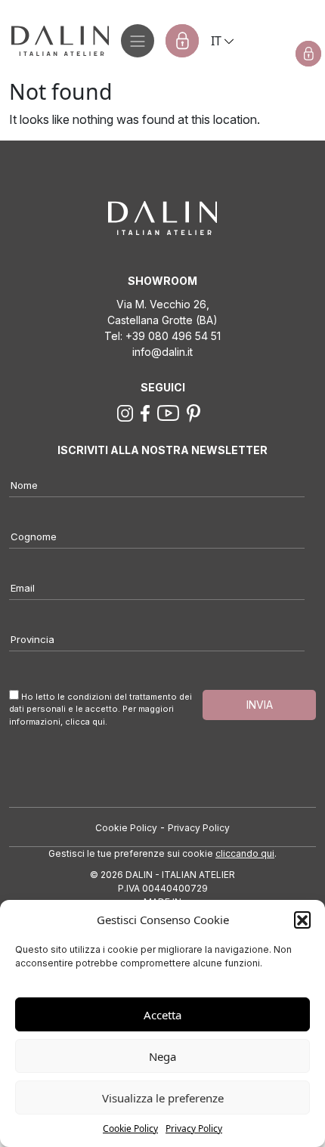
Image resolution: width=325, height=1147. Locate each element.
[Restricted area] (182, 40)
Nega (162, 1056)
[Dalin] (54, 41)
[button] (302, 919)
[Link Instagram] (125, 411)
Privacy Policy (194, 1128)
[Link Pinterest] (193, 411)
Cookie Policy (130, 1128)
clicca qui (85, 721)
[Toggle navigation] (137, 40)
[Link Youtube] (168, 411)
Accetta (162, 1014)
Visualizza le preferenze (163, 1097)
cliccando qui (244, 853)
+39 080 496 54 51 (173, 335)
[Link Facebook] (145, 411)
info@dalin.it (162, 351)
